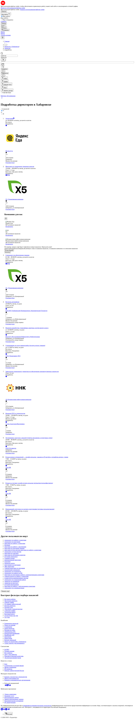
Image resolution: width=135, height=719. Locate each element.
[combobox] (9, 56)
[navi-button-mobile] (2, 37)
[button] (3, 32)
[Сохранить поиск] (2, 64)
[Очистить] (3, 59)
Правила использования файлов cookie (32, 9)
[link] (4, 28)
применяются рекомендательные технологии (37, 705)
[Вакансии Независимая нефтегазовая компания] (69, 388)
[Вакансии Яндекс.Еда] (69, 138)
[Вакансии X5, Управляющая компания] (69, 187)
